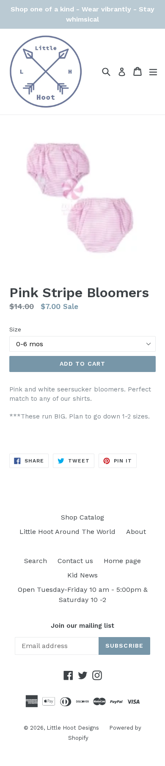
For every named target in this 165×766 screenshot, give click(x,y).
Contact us (75, 561)
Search (35, 561)
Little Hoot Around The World (67, 532)
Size (15, 329)
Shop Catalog (82, 517)
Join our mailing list (82, 625)
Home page (122, 561)
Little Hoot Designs (74, 728)
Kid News (82, 575)
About (136, 532)
